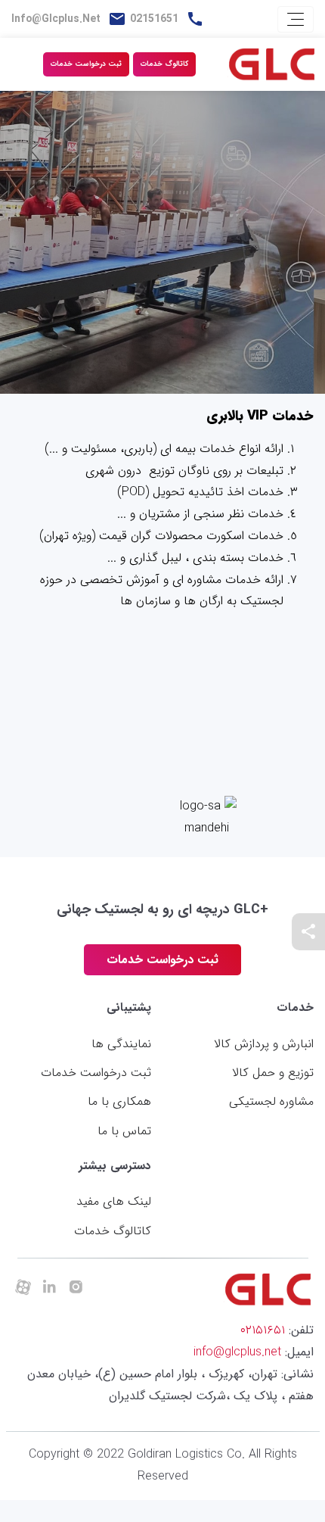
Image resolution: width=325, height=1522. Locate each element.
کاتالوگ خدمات (164, 64)
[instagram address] (75, 1288)
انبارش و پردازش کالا (264, 1043)
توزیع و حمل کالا (273, 1072)
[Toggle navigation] (295, 19)
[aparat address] (22, 1288)
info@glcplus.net (56, 19)
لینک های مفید (113, 1201)
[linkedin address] (49, 1288)
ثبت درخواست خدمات (86, 64)
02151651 (154, 19)
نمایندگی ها (121, 1043)
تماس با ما (124, 1130)
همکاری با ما (119, 1101)
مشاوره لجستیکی (271, 1101)
